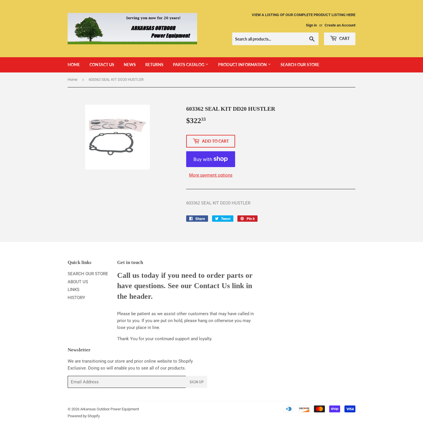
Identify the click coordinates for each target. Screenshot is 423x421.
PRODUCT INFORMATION (243, 64)
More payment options (211, 175)
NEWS (130, 64)
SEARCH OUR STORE (300, 64)
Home (72, 79)
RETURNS (154, 64)
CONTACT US (101, 64)
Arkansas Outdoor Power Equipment (109, 409)
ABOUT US (78, 281)
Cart (344, 38)
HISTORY (76, 297)
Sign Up (196, 382)
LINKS (73, 289)
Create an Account (340, 25)
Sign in (311, 25)
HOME (74, 64)
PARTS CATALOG (189, 64)
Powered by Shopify (84, 416)
